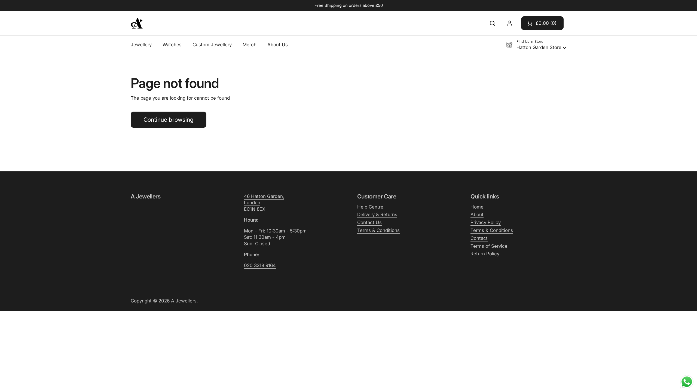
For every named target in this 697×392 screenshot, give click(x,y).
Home (477, 207)
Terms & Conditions (378, 230)
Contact (479, 238)
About (477, 214)
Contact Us (369, 222)
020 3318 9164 (260, 265)
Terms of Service (489, 246)
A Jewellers (184, 301)
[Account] (510, 23)
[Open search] (492, 23)
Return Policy (484, 253)
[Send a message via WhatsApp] (686, 381)
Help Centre (370, 207)
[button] (542, 23)
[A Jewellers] (137, 23)
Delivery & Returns (377, 214)
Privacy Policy (485, 222)
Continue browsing (168, 119)
